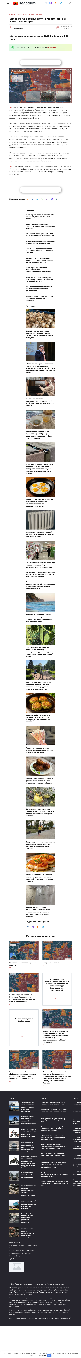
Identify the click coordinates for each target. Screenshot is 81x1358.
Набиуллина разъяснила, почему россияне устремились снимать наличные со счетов (40, 574)
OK (49, 1355)
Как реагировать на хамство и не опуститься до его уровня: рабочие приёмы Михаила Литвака (40, 845)
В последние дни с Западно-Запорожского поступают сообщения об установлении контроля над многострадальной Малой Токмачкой (55, 1036)
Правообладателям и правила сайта (23, 1245)
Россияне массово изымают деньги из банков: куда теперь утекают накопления (39, 750)
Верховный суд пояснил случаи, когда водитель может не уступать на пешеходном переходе (28, 1146)
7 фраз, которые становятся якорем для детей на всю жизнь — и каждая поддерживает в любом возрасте (40, 585)
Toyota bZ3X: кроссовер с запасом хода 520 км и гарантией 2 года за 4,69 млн (39, 251)
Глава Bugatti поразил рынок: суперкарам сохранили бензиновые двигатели (27, 1218)
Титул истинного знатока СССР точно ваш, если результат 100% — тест (54, 1155)
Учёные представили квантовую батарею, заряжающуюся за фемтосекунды (39, 289)
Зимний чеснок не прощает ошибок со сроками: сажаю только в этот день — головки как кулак (39, 334)
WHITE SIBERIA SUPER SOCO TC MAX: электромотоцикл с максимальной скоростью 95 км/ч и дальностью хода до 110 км (29, 1161)
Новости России (15, 1256)
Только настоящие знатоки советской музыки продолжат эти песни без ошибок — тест (53, 1146)
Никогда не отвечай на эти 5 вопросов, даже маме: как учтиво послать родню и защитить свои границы (38, 686)
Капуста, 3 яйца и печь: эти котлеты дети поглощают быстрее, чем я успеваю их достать (38, 718)
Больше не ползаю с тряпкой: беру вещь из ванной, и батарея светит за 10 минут (40, 534)
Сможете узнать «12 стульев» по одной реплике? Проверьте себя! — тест (54, 1119)
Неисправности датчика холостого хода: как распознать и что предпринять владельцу (28, 1232)
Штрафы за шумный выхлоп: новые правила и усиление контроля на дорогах (28, 1204)
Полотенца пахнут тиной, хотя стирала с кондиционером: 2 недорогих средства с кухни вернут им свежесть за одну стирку (39, 468)
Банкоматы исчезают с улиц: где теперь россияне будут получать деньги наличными (40, 565)
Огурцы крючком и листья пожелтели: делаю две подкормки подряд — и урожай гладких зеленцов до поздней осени (40, 652)
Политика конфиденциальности (21, 1251)
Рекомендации (15, 1248)
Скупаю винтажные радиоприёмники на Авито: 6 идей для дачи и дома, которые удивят (40, 402)
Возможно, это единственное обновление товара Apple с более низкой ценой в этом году (39, 260)
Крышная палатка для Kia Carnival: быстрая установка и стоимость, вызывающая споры (29, 1120)
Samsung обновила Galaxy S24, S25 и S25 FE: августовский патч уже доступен (40, 217)
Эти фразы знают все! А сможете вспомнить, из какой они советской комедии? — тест (54, 1174)
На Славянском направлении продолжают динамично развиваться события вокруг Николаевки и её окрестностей (57, 984)
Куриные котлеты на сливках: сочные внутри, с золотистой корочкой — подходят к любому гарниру (40, 878)
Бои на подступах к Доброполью (24, 1020)
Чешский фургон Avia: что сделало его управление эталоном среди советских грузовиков (28, 1106)
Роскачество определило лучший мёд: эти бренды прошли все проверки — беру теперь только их (39, 435)
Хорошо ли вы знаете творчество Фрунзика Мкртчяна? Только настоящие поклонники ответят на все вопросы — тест (54, 1164)
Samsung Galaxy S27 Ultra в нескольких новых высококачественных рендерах (38, 270)
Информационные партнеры (20, 1253)
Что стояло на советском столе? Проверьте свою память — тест (53, 1103)
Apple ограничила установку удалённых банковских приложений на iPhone (40, 226)
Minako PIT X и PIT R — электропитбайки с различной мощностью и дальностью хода (28, 1132)
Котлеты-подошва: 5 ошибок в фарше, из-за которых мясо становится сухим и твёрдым (39, 781)
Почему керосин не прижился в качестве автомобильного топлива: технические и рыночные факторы (28, 1190)
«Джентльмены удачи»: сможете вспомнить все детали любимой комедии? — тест (53, 1137)
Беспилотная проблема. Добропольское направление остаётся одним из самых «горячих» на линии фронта (22, 1075)
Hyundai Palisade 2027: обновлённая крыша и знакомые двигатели (40, 242)
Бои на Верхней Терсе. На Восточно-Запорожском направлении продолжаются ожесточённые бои (22, 998)
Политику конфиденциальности (26, 1292)
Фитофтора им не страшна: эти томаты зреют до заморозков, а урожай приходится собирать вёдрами (40, 812)
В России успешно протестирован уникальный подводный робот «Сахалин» (39, 298)
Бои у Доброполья (50, 963)
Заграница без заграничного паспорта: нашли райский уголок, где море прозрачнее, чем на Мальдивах (39, 618)
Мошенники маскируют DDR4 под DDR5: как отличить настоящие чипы (40, 235)
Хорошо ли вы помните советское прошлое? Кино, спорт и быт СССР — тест (54, 1111)
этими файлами (41, 1355)
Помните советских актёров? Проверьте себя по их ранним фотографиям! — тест (52, 1128)
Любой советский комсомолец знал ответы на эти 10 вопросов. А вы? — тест (54, 1183)
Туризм (12, 1259)
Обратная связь (15, 1242)
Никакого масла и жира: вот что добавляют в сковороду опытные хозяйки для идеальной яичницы (40, 502)
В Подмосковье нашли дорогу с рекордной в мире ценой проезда (28, 1174)
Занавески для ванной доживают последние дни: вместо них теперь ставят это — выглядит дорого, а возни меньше (40, 912)
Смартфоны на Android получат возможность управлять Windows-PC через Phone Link (39, 279)
